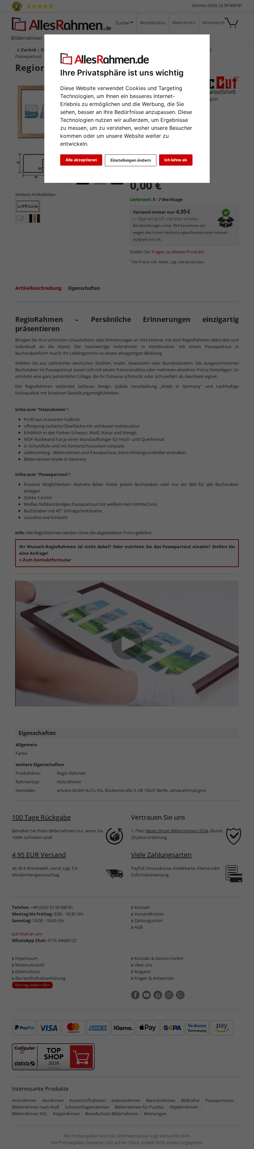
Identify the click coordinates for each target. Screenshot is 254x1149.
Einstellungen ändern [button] (130, 160)
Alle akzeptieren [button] (81, 159)
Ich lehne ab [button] (175, 159)
